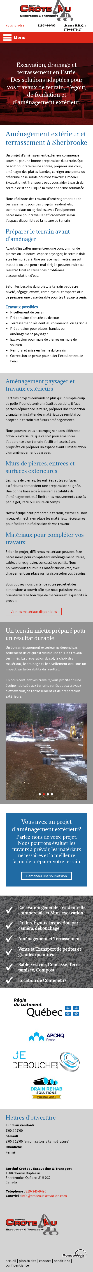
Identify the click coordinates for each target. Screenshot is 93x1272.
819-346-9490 (36, 1191)
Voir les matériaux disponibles (34, 611)
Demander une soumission (46, 876)
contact (45, 1260)
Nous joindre (14, 25)
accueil (11, 1260)
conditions (62, 1260)
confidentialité (17, 1265)
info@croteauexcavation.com (44, 1195)
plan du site (28, 1260)
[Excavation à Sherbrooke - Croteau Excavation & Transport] (46, 19)
